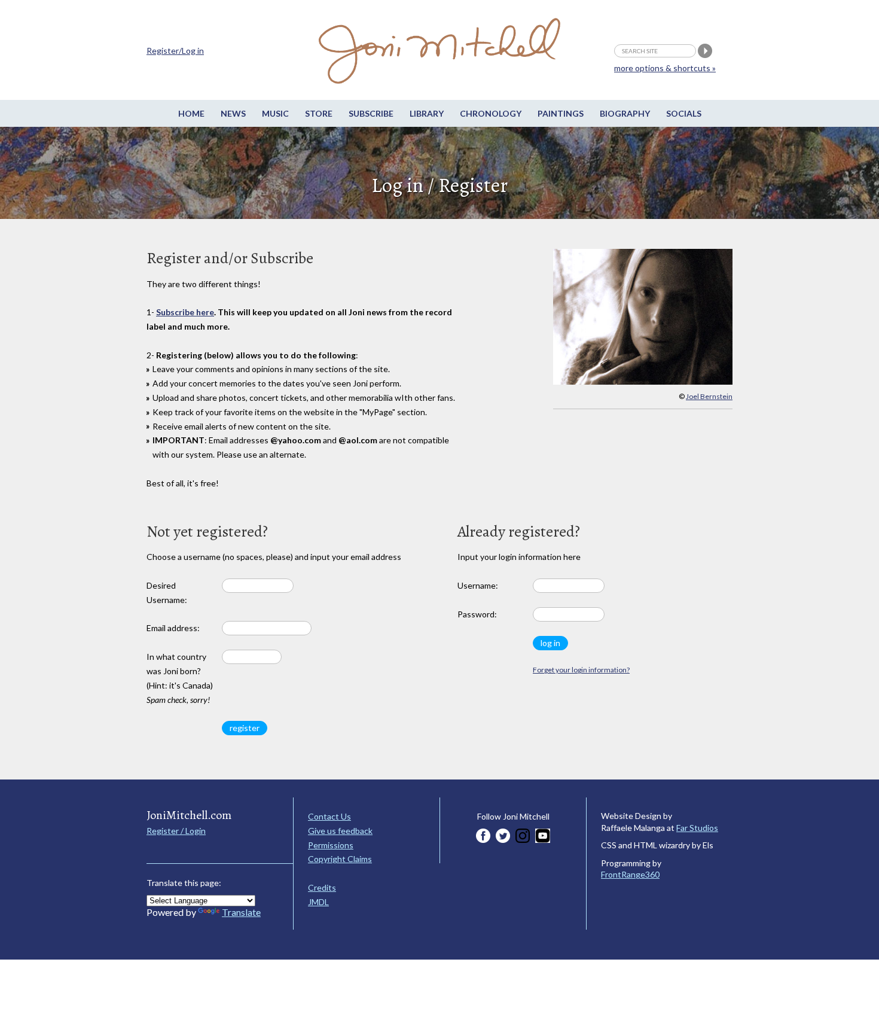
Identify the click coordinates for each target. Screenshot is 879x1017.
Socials (683, 113)
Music (275, 113)
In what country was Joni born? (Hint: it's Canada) (179, 677)
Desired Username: (166, 592)
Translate (241, 912)
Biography (625, 113)
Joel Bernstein (709, 396)
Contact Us (329, 816)
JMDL (318, 902)
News (233, 113)
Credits (322, 887)
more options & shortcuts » (665, 68)
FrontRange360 (630, 874)
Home (191, 113)
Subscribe (371, 113)
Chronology (490, 113)
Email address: (173, 628)
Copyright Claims (340, 859)
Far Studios (697, 828)
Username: (477, 585)
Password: (477, 614)
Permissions (330, 845)
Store (318, 113)
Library (427, 113)
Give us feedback (340, 831)
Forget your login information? (581, 669)
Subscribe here (185, 312)
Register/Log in (175, 50)
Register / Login (176, 831)
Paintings (561, 113)
